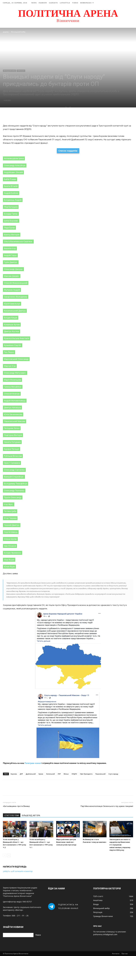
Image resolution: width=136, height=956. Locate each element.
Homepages (86, 3)
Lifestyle (65, 3)
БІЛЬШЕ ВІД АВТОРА (31, 815)
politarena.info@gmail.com (105, 934)
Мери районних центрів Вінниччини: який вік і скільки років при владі (66, 842)
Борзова (14, 774)
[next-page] (8, 855)
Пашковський (100, 774)
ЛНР (59, 774)
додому (6, 32)
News (34, 3)
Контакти (115, 953)
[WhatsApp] (77, 116)
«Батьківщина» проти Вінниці (16, 806)
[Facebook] (58, 116)
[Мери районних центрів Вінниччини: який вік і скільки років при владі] (68, 829)
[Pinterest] (71, 116)
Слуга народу (113, 774)
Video (75, 3)
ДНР (21, 774)
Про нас (125, 953)
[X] (65, 116)
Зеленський (50, 774)
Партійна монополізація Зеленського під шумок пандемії (106, 806)
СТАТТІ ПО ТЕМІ (12, 815)
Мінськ (66, 774)
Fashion (43, 3)
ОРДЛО (74, 774)
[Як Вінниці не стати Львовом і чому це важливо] (94, 829)
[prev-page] (4, 855)
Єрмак (41, 774)
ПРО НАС (97, 926)
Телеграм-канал (33, 763)
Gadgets (53, 3)
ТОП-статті (20, 71)
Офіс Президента (86, 774)
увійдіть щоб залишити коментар (18, 871)
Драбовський (31, 774)
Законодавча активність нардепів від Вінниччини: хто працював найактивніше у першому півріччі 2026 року (119, 844)
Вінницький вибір (9, 71)
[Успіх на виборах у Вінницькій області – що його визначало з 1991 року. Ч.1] (41, 829)
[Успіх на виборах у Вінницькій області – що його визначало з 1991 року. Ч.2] (15, 829)
